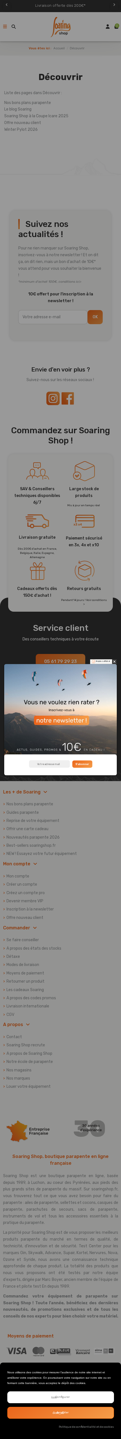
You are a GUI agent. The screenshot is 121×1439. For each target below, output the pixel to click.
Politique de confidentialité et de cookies (86, 1427)
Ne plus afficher (103, 661)
